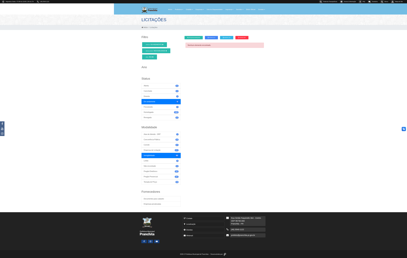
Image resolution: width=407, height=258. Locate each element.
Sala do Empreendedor (215, 9)
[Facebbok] (144, 241)
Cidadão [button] (189, 9)
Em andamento (154, 44)
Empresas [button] (199, 9)
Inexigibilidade (156, 51)
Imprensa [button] (229, 9)
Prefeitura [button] (178, 9)
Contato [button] (261, 9)
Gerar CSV (227, 37)
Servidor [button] (239, 9)
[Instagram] (2, 133)
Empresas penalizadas (152, 204)
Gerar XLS (212, 37)
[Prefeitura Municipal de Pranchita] (150, 9)
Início (170, 9)
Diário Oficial (250, 9)
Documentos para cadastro (154, 199)
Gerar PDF (242, 37)
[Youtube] (2, 128)
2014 (149, 57)
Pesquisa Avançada (194, 37)
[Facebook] (2, 123)
